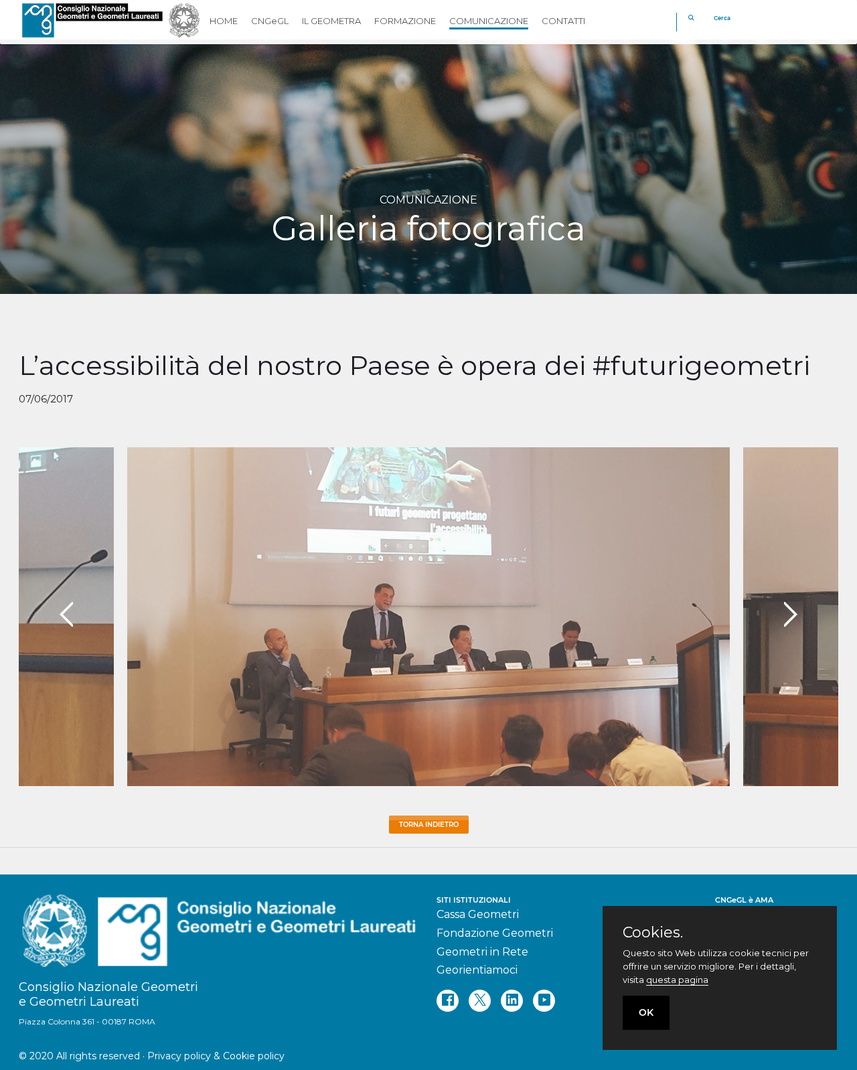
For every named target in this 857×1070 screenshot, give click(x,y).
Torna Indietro (429, 824)
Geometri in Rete (482, 951)
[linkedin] (512, 1001)
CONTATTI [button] (563, 20)
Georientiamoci (477, 970)
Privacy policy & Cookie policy (216, 1056)
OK (646, 1012)
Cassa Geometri (478, 914)
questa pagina (677, 979)
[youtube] (544, 1001)
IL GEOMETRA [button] (331, 20)
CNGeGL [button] (270, 20)
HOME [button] (224, 20)
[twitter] (480, 1001)
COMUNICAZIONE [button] (488, 20)
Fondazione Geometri (495, 933)
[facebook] (448, 1001)
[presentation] (66, 615)
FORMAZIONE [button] (405, 20)
